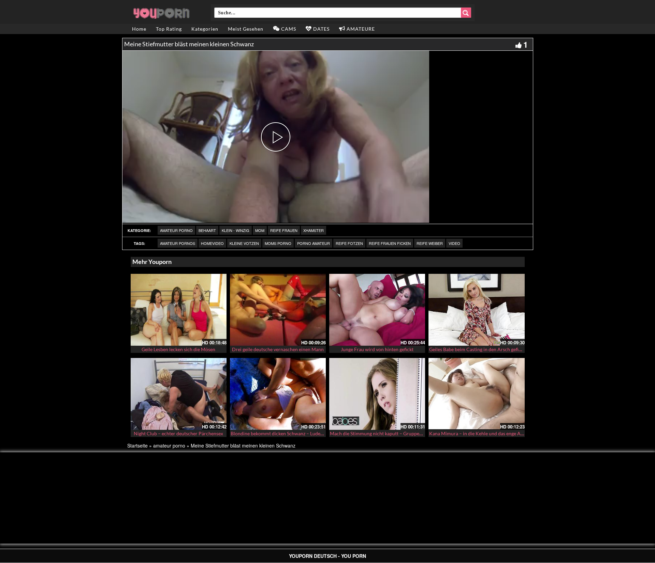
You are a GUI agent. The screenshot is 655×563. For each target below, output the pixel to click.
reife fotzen (349, 243)
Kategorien (204, 29)
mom (259, 230)
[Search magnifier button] (466, 12)
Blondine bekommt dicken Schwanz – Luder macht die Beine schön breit (306, 433)
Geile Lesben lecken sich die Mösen (178, 349)
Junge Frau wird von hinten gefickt (377, 349)
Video (454, 243)
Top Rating (169, 29)
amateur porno (176, 230)
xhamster (313, 230)
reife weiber (430, 243)
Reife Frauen (283, 230)
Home (139, 29)
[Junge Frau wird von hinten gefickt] (377, 310)
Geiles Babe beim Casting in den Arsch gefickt (477, 349)
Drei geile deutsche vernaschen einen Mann (278, 349)
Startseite (137, 445)
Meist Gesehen (245, 29)
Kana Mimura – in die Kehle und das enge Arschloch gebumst (493, 433)
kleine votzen (244, 243)
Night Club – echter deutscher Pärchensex (178, 433)
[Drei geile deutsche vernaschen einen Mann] (278, 310)
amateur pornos (177, 243)
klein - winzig (235, 230)
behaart (207, 230)
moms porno (278, 243)
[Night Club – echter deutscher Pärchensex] (179, 394)
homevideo (212, 243)
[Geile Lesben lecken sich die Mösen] (179, 310)
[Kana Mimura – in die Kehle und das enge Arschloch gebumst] (476, 394)
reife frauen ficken (390, 243)
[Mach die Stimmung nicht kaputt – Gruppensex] (377, 394)
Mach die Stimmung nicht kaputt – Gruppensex (379, 433)
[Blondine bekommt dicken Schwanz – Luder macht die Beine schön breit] (278, 394)
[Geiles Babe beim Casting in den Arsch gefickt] (476, 310)
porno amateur (313, 243)
